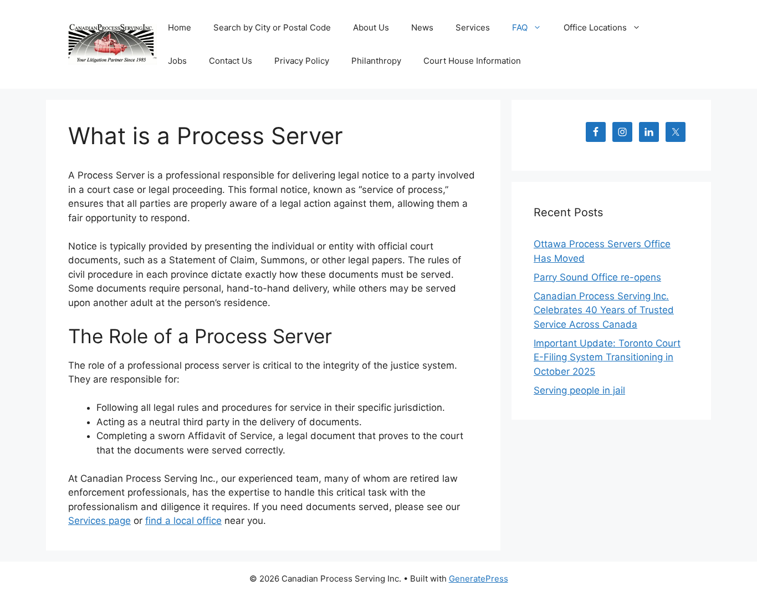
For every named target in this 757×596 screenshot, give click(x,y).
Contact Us (230, 60)
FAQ (520, 27)
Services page (99, 520)
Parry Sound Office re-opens (597, 277)
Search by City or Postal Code (272, 27)
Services (473, 27)
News (422, 27)
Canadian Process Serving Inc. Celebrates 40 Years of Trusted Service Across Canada (604, 310)
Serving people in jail (579, 390)
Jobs (177, 60)
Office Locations (595, 27)
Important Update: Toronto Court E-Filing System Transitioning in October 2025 (607, 357)
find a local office (183, 520)
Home (179, 27)
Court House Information (472, 60)
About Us (371, 27)
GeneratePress (478, 578)
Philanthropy (376, 60)
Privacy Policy (301, 60)
